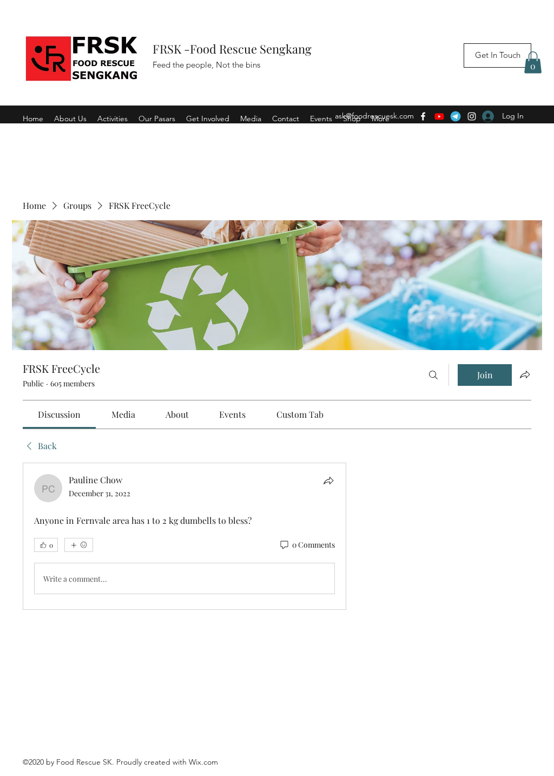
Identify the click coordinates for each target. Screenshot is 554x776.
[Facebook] (423, 116)
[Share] (328, 480)
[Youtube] (439, 116)
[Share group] (524, 374)
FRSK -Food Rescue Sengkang (233, 49)
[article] (184, 536)
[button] (533, 62)
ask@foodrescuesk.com (374, 116)
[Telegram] (455, 116)
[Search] (433, 375)
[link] (59, 414)
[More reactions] (78, 545)
